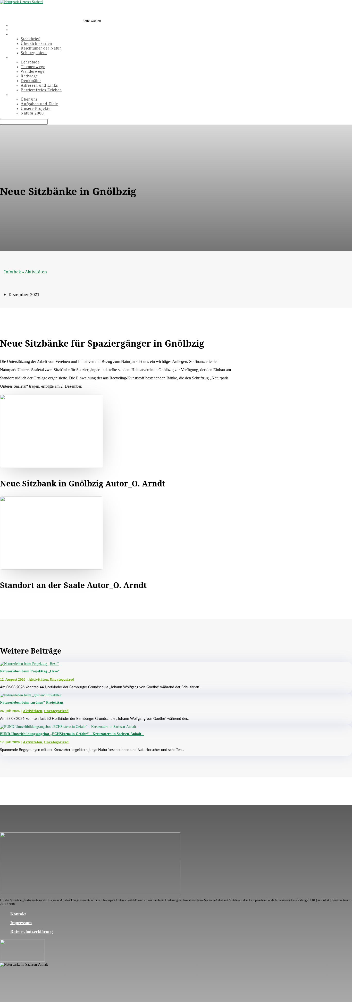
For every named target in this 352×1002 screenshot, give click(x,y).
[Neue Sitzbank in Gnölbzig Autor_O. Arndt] (51, 466)
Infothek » (14, 272)
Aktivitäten (36, 272)
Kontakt (18, 913)
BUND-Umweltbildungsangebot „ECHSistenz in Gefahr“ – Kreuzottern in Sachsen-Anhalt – (72, 734)
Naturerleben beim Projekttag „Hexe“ (30, 671)
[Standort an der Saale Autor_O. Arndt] (51, 568)
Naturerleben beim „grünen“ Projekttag (31, 702)
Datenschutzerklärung (31, 931)
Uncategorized (62, 679)
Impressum (21, 922)
